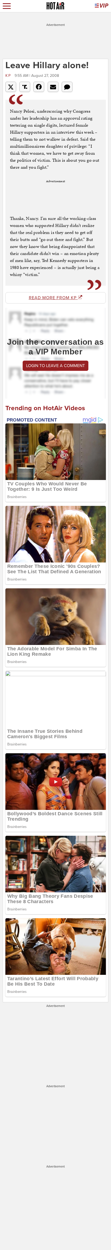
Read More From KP (53, 298)
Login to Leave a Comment (55, 365)
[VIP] (101, 6)
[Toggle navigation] (7, 6)
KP (9, 75)
